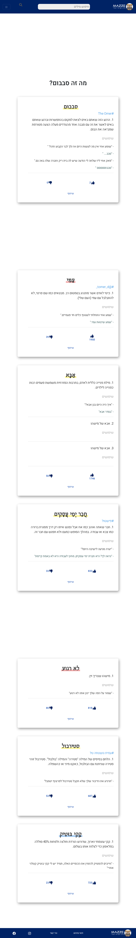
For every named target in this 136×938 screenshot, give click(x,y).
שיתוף (70, 193)
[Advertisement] (78, 236)
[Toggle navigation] (6, 6)
